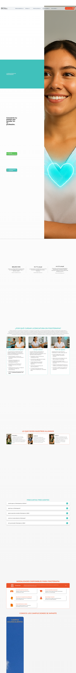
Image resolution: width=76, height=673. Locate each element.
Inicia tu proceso (36, 8)
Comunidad (53, 8)
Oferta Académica (19, 8)
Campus (27, 8)
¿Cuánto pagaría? (69, 8)
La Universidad (45, 8)
